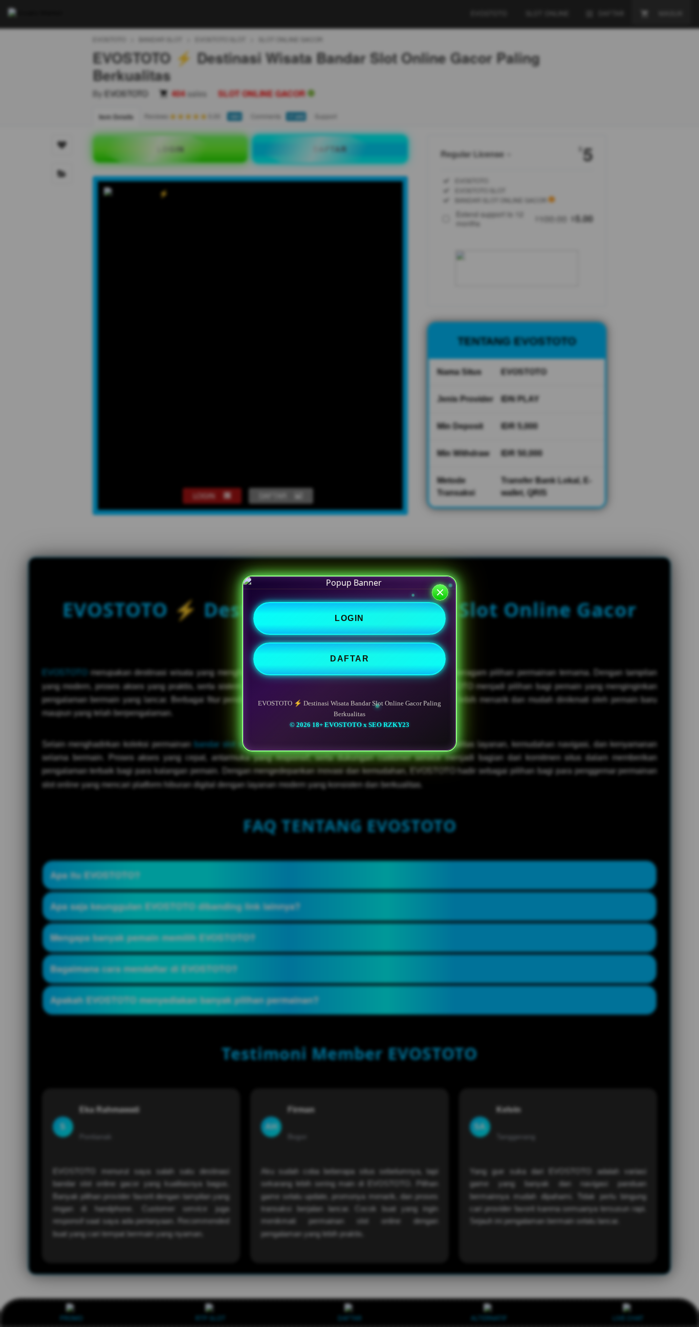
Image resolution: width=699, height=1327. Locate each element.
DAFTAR (349, 658)
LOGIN (349, 618)
